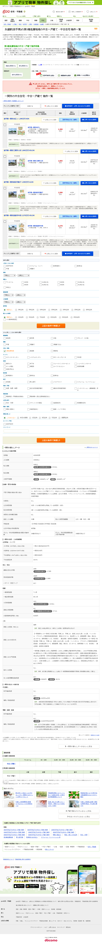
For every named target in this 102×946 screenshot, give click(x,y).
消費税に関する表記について (40, 905)
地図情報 (88, 921)
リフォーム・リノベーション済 (50, 837)
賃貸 (17, 909)
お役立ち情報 (5, 920)
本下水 (32, 363)
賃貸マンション (46, 909)
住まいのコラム (68, 921)
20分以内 (77, 317)
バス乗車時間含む (11, 319)
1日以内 (34, 417)
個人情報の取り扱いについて (23, 905)
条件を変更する (17, 74)
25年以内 (77, 309)
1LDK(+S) (45, 282)
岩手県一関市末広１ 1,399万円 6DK (16, 119)
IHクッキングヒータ (59, 357)
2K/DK (62, 282)
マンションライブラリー (31, 921)
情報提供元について (8, 859)
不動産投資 (59, 913)
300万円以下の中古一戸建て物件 (14, 830)
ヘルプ (45, 927)
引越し (21, 921)
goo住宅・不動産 (6, 901)
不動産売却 (19, 917)
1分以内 (20, 317)
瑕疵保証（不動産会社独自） (15, 396)
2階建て (32, 268)
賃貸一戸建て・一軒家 (34, 909)
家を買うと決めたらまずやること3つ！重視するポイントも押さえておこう (24, 795)
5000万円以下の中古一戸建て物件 (39, 835)
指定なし (10, 309)
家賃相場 (58, 909)
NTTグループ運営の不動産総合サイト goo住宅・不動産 (19, 6)
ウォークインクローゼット (61, 363)
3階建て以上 (57, 344)
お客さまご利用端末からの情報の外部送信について (42, 901)
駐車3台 (55, 375)
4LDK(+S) (81, 284)
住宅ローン (67, 913)
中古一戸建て (47, 913)
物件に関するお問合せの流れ (65, 901)
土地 (54, 913)
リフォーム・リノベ (36, 266)
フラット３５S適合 (36, 403)
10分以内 (53, 317)
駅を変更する (23, 66)
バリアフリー (57, 382)
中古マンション (30, 913)
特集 (17, 921)
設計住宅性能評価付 (36, 388)
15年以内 (54, 309)
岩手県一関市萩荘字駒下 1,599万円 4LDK (19, 182)
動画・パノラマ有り (59, 409)
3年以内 (20, 309)
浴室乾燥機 (80, 366)
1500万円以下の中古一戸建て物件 (14, 832)
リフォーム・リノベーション (86, 382)
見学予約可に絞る (46, 74)
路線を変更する (11, 66)
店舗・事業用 (23, 909)
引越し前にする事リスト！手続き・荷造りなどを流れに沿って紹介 (56, 803)
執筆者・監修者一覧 (79, 921)
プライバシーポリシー (36, 927)
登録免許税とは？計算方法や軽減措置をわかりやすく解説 (88, 795)
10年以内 (43, 309)
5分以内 (31, 317)
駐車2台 (79, 266)
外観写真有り (34, 409)
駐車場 (53, 909)
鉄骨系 (32, 338)
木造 (54, 338)
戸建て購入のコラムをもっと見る (79, 811)
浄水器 (79, 357)
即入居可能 (19, 837)
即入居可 (32, 382)
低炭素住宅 (56, 403)
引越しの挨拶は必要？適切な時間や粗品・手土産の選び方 (88, 803)
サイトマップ (60, 927)
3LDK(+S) (45, 284)
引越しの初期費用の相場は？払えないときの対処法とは (24, 803)
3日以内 (44, 417)
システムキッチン (35, 357)
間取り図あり (57, 835)
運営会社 (68, 927)
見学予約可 (9, 266)
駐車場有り (56, 266)
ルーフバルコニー (59, 366)
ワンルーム (9, 282)
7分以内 (42, 317)
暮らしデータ (49, 849)
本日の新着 (24, 417)
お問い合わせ (52, 927)
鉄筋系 (8, 338)
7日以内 (54, 417)
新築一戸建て (39, 913)
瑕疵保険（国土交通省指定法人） (40, 396)
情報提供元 (78, 901)
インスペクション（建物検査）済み (87, 389)
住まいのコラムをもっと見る (79, 816)
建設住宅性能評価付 (59, 388)
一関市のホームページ (92, 447)
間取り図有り (10, 409)
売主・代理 (9, 403)
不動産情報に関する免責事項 (22, 859)
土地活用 (25, 917)
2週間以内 (64, 417)
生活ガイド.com (95, 735)
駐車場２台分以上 (32, 837)
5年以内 (31, 309)
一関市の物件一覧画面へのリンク (13, 101)
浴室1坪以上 (10, 369)
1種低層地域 (10, 351)
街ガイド (60, 921)
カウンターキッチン (12, 357)
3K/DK (26, 284)
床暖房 (32, 366)
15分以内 (65, 317)
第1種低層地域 (8, 837)
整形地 (55, 351)
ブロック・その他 (82, 338)
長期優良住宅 (81, 403)
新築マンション (20, 913)
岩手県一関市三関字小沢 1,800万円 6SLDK (19, 150)
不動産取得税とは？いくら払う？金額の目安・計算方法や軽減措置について (56, 795)
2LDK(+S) (81, 282)
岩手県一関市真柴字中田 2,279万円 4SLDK (19, 215)
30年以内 (89, 309)
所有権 (8, 382)
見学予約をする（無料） (70, 119)
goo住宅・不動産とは (22, 901)
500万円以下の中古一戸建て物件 (37, 830)
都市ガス (9, 363)
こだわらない (11, 417)
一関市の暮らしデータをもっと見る (79, 746)
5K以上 (8, 287)
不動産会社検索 (43, 921)
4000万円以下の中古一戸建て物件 (14, 835)
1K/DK (26, 282)
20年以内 (66, 309)
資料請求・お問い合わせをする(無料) (78, 106)
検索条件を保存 (66, 75)
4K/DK (62, 284)
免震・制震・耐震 (11, 388)
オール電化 (9, 366)
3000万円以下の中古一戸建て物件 (63, 832)
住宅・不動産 (92, 847)
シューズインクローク (84, 363)
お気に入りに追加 (52, 106)
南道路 (32, 351)
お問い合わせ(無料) (90, 119)
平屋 (7, 268)
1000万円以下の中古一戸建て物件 (62, 830)
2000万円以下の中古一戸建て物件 (39, 832)
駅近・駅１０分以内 (71, 835)
